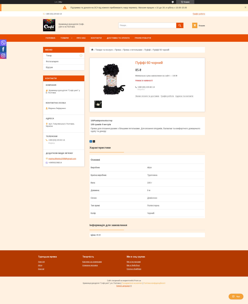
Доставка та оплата (118, 38)
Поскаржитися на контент (132, 283)
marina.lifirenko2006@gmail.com (62, 158)
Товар (49, 55)
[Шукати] (179, 25)
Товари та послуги (104, 50)
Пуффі (147, 50)
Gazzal (41, 269)
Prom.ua (137, 281)
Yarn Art (41, 262)
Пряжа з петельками (132, 50)
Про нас (81, 38)
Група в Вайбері (134, 269)
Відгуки (49, 67)
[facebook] (91, 142)
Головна (50, 38)
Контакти (96, 38)
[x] (94, 142)
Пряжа (118, 50)
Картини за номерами (92, 262)
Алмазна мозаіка (90, 265)
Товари (64, 38)
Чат (238, 296)
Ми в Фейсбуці (133, 265)
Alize (40, 265)
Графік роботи (143, 38)
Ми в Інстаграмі (134, 262)
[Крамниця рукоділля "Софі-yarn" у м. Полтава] (49, 30)
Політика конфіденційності (154, 283)
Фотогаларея (52, 61)
